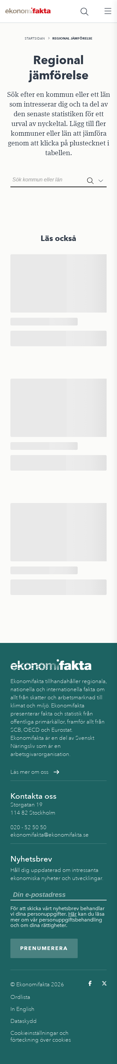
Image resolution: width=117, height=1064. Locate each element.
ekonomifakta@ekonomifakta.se (49, 834)
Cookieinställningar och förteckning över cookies (40, 1036)
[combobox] (58, 179)
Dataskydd (23, 1021)
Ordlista (20, 997)
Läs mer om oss (29, 772)
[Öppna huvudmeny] (108, 11)
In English (22, 1009)
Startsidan (35, 38)
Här (72, 914)
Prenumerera (44, 948)
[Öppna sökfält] (84, 11)
